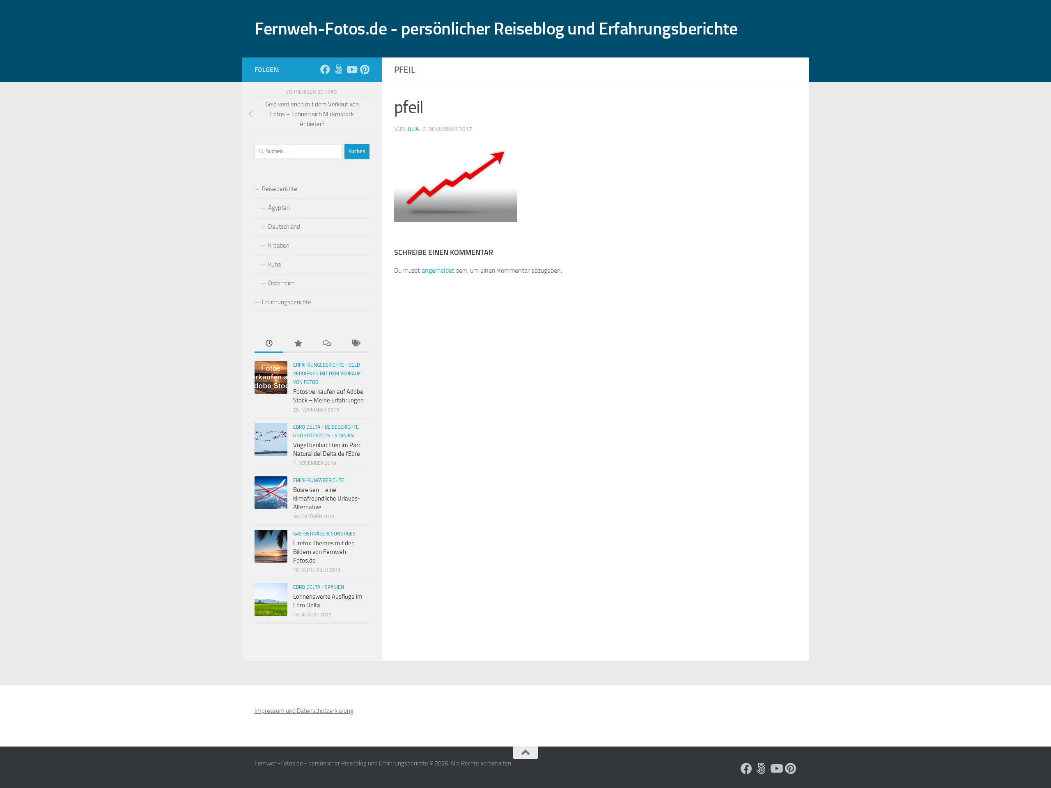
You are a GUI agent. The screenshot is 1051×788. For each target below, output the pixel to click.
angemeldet (438, 270)
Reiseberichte (279, 189)
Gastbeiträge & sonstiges (324, 534)
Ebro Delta (306, 427)
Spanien (344, 436)
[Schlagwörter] (355, 344)
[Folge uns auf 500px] (338, 69)
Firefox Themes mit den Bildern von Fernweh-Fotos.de (324, 552)
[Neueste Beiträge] (269, 344)
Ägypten (279, 207)
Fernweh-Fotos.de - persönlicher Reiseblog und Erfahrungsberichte (496, 28)
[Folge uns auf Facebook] (325, 69)
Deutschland (284, 226)
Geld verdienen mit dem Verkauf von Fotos (326, 373)
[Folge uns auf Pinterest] (364, 69)
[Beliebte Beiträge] (297, 344)
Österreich (281, 283)
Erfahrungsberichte (286, 302)
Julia (412, 129)
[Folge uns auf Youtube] (351, 69)
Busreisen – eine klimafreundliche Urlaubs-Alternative (326, 498)
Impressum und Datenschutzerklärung (304, 710)
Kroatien (278, 245)
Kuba (274, 264)
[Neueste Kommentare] (326, 344)
